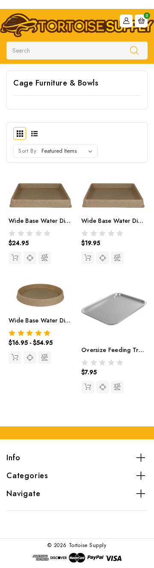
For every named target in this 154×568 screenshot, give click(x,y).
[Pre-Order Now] (15, 257)
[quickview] (30, 257)
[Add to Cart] (87, 387)
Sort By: (28, 151)
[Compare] (44, 257)
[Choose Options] (15, 357)
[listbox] (68, 151)
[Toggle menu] (12, 21)
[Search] (134, 50)
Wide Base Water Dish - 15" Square (59, 220)
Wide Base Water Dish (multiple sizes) (62, 320)
